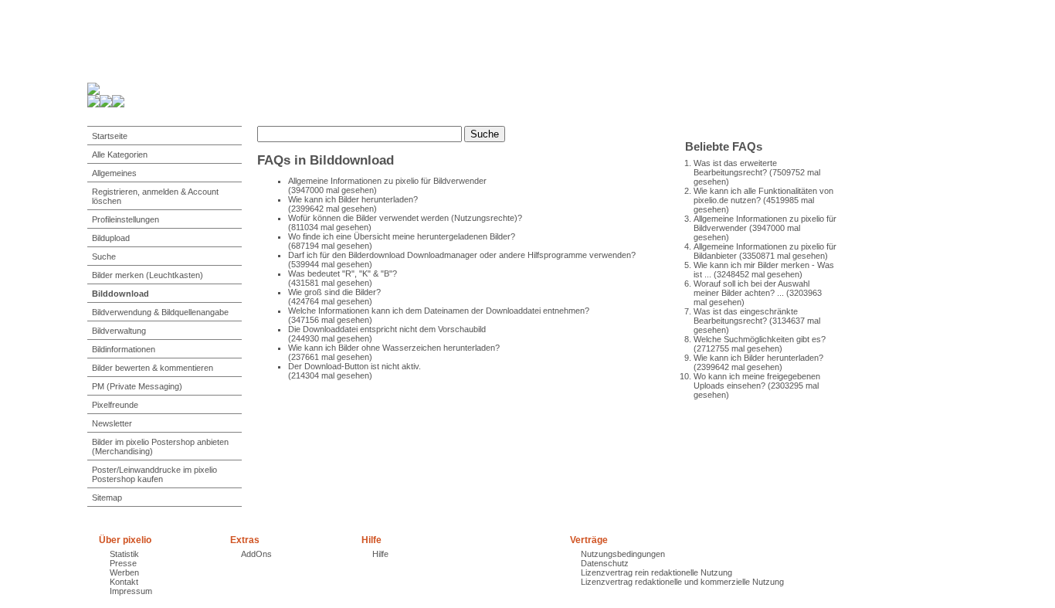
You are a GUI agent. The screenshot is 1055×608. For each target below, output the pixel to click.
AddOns (256, 554)
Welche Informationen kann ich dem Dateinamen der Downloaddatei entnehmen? (438, 310)
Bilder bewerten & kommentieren (152, 367)
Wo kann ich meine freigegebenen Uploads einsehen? (757, 381)
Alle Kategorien (120, 154)
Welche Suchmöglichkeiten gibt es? (760, 339)
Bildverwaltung (119, 330)
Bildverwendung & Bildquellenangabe (160, 312)
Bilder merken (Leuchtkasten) (147, 275)
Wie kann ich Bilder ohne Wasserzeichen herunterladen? (394, 347)
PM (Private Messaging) (137, 386)
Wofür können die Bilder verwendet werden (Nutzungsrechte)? (405, 217)
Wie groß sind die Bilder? (334, 292)
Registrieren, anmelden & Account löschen (155, 196)
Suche (104, 256)
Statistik (124, 554)
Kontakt (124, 581)
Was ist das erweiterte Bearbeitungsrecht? (735, 167)
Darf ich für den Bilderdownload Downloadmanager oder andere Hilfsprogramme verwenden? (462, 255)
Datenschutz (605, 563)
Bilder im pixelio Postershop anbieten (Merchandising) (160, 446)
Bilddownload (120, 293)
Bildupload (111, 238)
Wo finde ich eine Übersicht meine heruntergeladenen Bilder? (401, 236)
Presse (123, 563)
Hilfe (380, 554)
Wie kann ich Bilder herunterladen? (758, 357)
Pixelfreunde (115, 404)
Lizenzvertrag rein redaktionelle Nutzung (656, 572)
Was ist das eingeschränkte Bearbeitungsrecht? (746, 316)
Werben (124, 572)
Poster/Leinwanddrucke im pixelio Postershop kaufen (154, 474)
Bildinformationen (123, 349)
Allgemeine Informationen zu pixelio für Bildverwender (387, 180)
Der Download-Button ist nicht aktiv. (354, 366)
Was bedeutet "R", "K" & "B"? (342, 273)
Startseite (109, 136)
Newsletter (112, 423)
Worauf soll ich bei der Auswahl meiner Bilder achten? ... (751, 288)
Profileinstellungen (125, 219)
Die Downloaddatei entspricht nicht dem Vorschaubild (387, 329)
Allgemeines (114, 173)
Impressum (131, 591)
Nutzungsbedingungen (623, 554)
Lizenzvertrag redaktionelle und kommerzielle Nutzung (682, 581)
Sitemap (107, 497)
